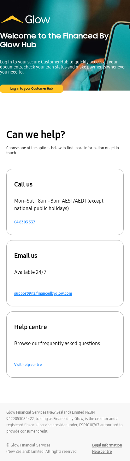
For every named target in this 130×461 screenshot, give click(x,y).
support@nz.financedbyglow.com (43, 293)
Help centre (102, 451)
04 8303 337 (24, 222)
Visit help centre (28, 364)
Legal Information (107, 445)
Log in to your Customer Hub (31, 88)
